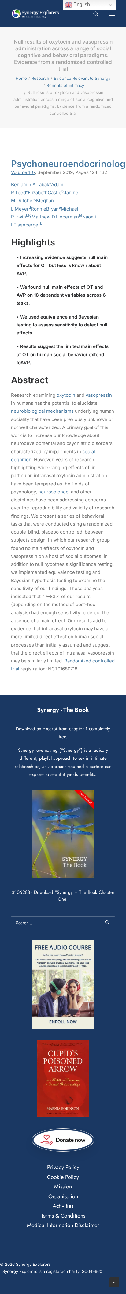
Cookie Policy (63, 1177)
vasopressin (99, 395)
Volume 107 (23, 172)
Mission (63, 1187)
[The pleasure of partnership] (35, 13)
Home (21, 78)
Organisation (63, 1196)
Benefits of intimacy (65, 85)
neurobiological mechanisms (42, 411)
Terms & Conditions (63, 1216)
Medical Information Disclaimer (63, 1225)
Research (40, 78)
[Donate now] (63, 1140)
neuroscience (53, 492)
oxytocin (66, 395)
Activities (63, 1206)
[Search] (93, 14)
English (81, 4)
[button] (112, 13)
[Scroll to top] (114, 1282)
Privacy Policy (63, 1167)
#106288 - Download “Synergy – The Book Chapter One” (63, 895)
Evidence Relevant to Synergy (82, 78)
